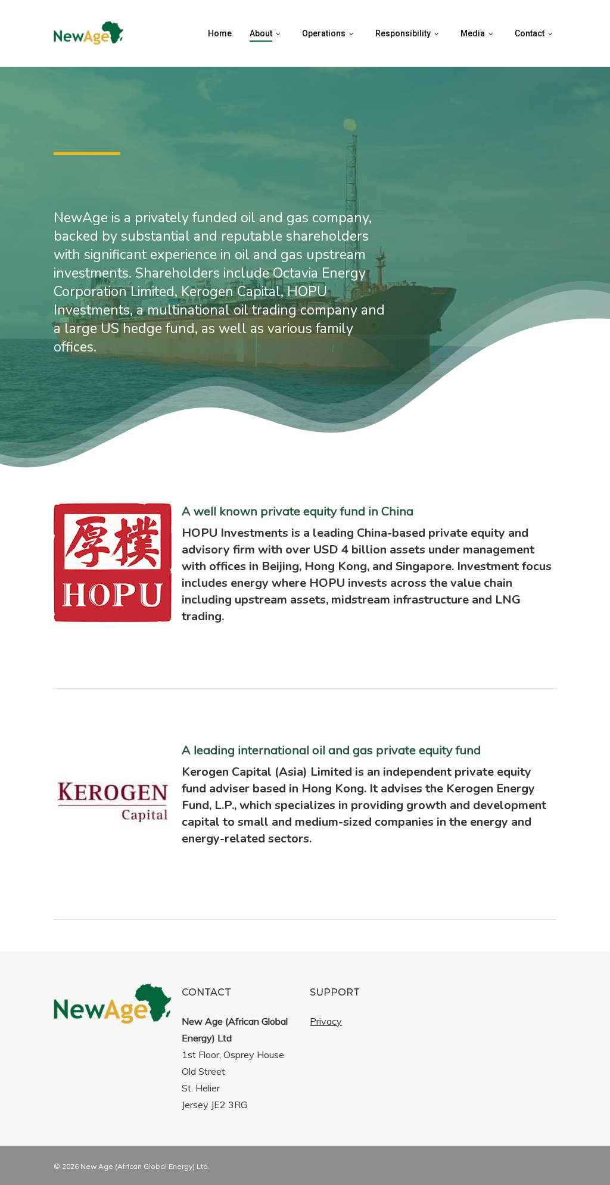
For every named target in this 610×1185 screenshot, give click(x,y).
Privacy (326, 1021)
